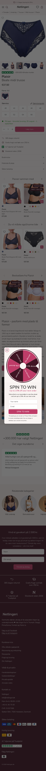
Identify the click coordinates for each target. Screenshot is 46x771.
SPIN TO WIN (23, 411)
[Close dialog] (7, 350)
